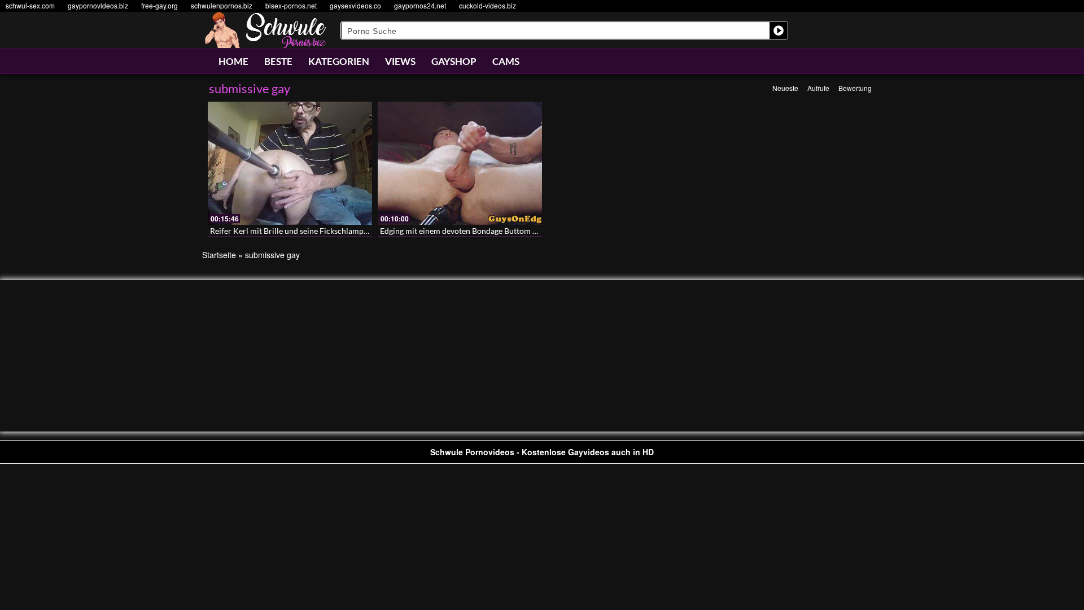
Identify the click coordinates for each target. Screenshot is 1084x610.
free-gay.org (159, 5)
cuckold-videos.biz (487, 5)
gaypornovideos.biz (98, 5)
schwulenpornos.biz (221, 5)
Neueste (785, 88)
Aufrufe (818, 88)
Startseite (219, 254)
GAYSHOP (454, 61)
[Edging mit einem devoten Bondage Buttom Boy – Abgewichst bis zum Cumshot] (460, 163)
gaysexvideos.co (355, 5)
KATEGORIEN (338, 61)
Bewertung (855, 88)
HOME (233, 61)
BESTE (278, 61)
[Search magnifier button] (779, 30)
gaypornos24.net (420, 5)
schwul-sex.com (30, 5)
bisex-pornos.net (291, 5)
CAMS (505, 61)
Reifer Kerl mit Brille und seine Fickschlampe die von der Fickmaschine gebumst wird (359, 231)
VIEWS (400, 61)
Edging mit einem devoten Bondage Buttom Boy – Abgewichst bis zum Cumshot (518, 231)
